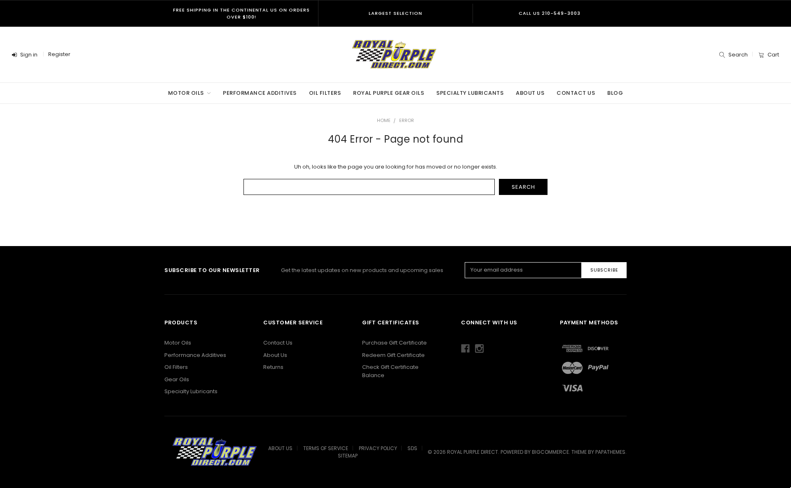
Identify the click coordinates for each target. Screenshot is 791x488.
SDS (412, 448)
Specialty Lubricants (469, 93)
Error (406, 120)
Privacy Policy (378, 448)
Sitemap (348, 455)
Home (384, 120)
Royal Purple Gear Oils (388, 93)
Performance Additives (260, 93)
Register (59, 54)
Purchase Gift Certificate (394, 343)
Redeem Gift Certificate (393, 355)
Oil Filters (325, 93)
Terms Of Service (325, 448)
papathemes (610, 451)
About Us (530, 93)
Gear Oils (176, 379)
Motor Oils (187, 93)
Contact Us (576, 93)
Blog (615, 93)
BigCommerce (550, 451)
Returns (273, 367)
